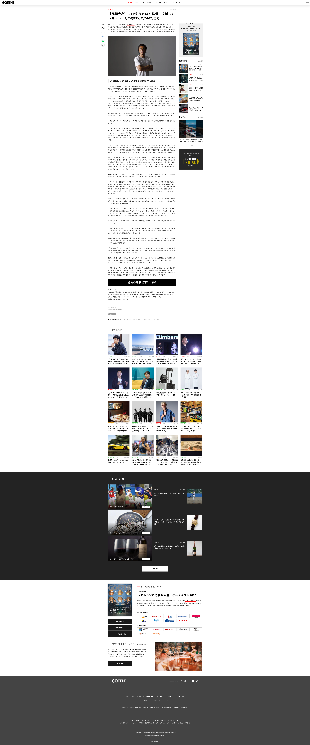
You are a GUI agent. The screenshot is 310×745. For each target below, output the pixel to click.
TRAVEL (131, 707)
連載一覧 (155, 568)
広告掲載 (122, 723)
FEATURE (172, 2)
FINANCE (176, 707)
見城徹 (187, 605)
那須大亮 (130, 25)
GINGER (154, 720)
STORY (181, 696)
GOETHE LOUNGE (135, 720)
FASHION (125, 707)
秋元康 (169, 605)
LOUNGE (179, 2)
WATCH (137, 2)
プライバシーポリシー (132, 723)
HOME (110, 319)
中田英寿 (181, 605)
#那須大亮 (112, 314)
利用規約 (141, 723)
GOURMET (149, 2)
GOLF (156, 2)
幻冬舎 (177, 720)
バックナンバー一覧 (120, 634)
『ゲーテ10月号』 (190, 600)
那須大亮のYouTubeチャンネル (118, 299)
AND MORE (184, 707)
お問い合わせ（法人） (178, 723)
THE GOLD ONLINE (169, 720)
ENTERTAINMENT (166, 707)
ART (136, 707)
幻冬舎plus (160, 720)
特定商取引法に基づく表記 (151, 723)
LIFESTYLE (162, 2)
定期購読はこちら (120, 628)
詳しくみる (120, 663)
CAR (143, 2)
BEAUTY (152, 707)
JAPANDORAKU (146, 720)
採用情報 (187, 723)
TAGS (166, 700)
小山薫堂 (175, 605)
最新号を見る (120, 621)
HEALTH (145, 707)
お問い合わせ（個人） (165, 723)
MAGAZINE (157, 700)
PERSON (131, 2)
